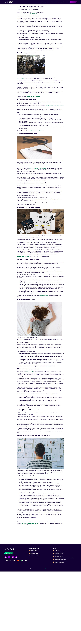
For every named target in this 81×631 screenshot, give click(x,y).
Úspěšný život (36, 9)
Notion (62, 2)
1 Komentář (30, 9)
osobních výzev (29, 399)
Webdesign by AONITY (46, 568)
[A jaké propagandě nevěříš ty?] (26, 535)
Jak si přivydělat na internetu (23, 256)
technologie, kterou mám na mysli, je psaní (38, 168)
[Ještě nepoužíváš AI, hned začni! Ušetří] (69, 535)
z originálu (28, 521)
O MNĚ (67, 2)
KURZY (51, 2)
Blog (46, 2)
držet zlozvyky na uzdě (43, 295)
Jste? (42, 2)
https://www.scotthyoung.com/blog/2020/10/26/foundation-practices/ (32, 13)
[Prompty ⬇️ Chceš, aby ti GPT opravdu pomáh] (55, 535)
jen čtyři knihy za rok (49, 105)
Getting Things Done (34, 47)
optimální (32, 94)
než (29, 371)
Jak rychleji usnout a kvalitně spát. (47, 366)
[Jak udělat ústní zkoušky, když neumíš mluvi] (40, 535)
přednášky (56, 2)
